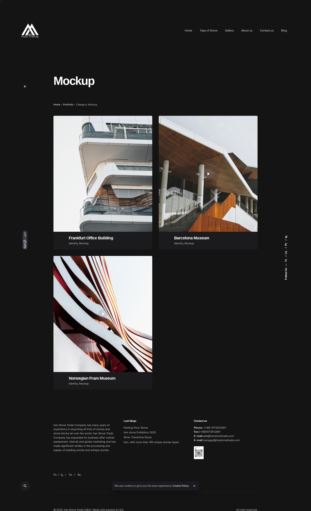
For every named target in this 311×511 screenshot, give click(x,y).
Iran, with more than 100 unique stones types (151, 442)
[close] (194, 486)
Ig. (286, 236)
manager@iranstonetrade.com (221, 440)
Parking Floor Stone (136, 427)
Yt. (286, 260)
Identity (73, 243)
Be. (79, 474)
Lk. (286, 252)
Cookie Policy (181, 485)
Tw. (71, 474)
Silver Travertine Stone (138, 437)
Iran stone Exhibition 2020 (140, 432)
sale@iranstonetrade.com (218, 436)
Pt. (286, 244)
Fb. (55, 474)
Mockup (84, 243)
